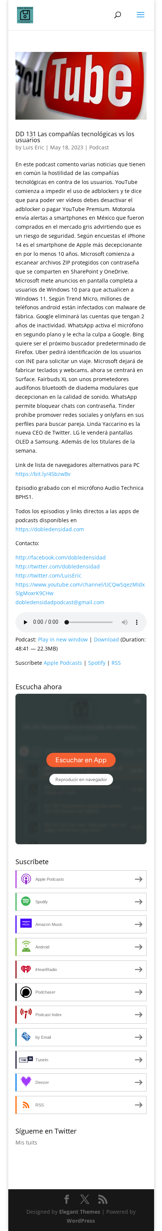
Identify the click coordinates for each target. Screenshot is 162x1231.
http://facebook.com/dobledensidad (60, 557)
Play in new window (63, 639)
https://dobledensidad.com (49, 529)
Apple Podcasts (63, 662)
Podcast (99, 147)
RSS (116, 662)
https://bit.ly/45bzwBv (42, 473)
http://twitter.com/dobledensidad (57, 566)
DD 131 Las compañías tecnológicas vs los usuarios (74, 137)
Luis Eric (33, 147)
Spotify (96, 662)
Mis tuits (26, 1142)
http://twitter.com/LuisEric (48, 575)
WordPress (81, 1220)
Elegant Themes (79, 1211)
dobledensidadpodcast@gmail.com (59, 602)
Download (106, 639)
